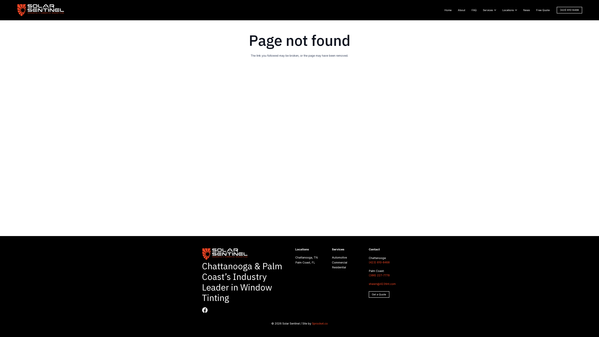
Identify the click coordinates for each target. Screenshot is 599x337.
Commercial (339, 262)
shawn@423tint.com (382, 284)
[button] (495, 10)
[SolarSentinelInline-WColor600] (41, 10)
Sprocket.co (320, 323)
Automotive (339, 257)
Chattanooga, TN (306, 257)
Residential (339, 267)
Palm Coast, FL (305, 262)
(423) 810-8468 (379, 262)
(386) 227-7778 (379, 275)
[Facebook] (205, 310)
